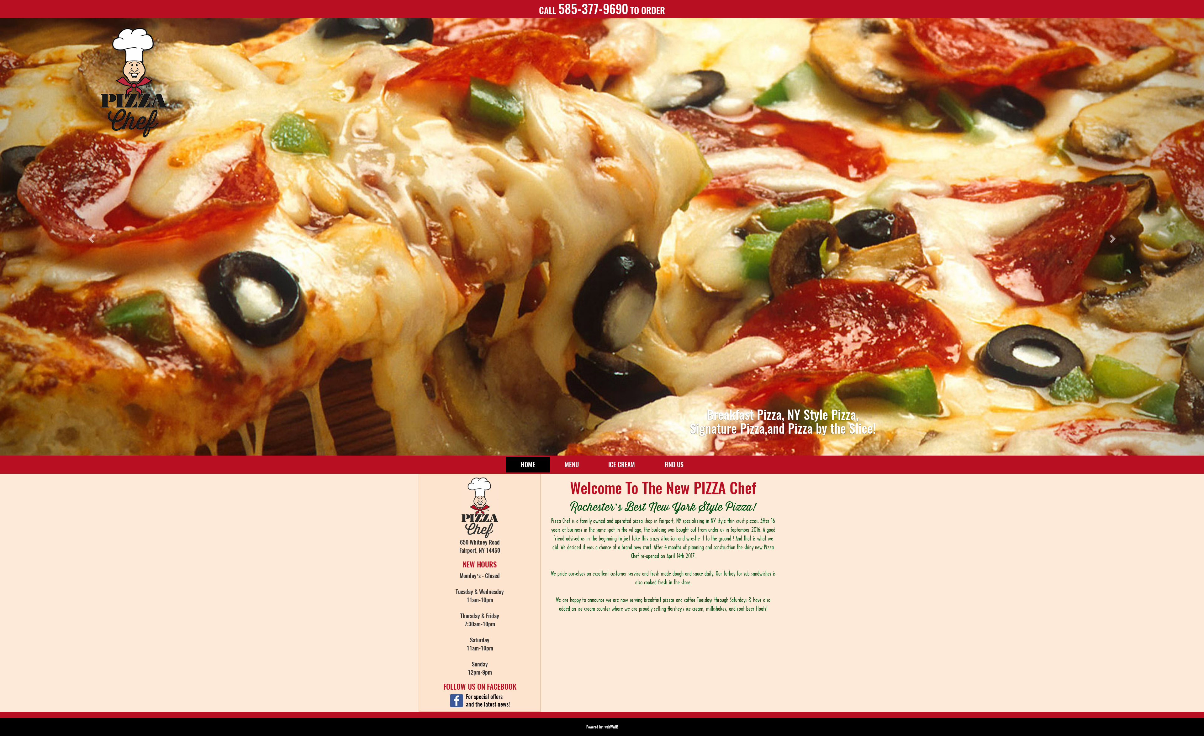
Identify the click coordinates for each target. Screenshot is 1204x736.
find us (674, 465)
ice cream (621, 465)
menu (572, 465)
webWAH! (611, 726)
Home (535, 464)
